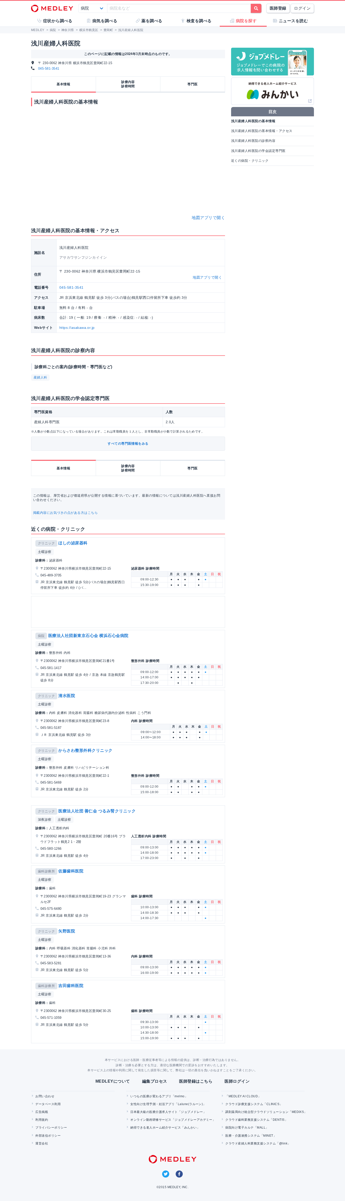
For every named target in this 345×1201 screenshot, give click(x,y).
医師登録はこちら (195, 1081)
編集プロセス (154, 1081)
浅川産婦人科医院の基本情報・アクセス (261, 131)
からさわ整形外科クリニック (85, 750)
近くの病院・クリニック (249, 161)
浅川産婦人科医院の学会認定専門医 (258, 151)
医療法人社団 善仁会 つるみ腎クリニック (97, 811)
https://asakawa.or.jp (77, 328)
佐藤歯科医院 (70, 871)
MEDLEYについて (112, 1081)
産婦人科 (40, 377)
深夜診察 (45, 819)
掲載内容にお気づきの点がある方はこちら (65, 513)
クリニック (46, 543)
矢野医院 (66, 931)
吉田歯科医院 (70, 985)
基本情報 (63, 84)
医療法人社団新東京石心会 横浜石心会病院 (88, 635)
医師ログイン (237, 1081)
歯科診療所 (46, 871)
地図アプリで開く (208, 218)
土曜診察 (45, 552)
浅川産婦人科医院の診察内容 (253, 141)
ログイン (302, 8)
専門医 (192, 84)
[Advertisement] (129, 612)
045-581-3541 (48, 68)
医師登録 (278, 8)
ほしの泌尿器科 (72, 543)
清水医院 (66, 695)
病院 (41, 636)
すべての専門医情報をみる (128, 443)
